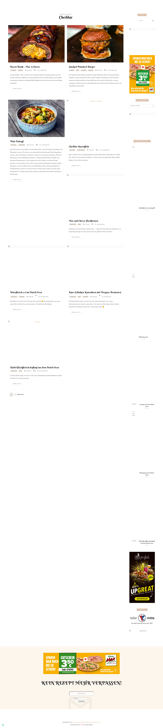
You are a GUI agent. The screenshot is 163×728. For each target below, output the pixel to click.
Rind (77, 70)
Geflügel (13, 145)
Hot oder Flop (85, 3)
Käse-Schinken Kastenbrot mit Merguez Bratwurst (95, 292)
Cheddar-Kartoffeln (79, 146)
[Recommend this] (36, 295)
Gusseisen (22, 145)
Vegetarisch (81, 150)
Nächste (20, 394)
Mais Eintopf (17, 141)
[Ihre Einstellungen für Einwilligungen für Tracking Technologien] (3, 725)
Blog (62, 3)
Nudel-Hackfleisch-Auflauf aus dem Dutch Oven (34, 367)
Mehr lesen (17, 88)
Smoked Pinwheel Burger (82, 66)
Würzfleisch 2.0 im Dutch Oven (26, 292)
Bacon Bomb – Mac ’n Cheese (25, 66)
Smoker (20, 70)
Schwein (13, 70)
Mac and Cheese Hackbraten (83, 220)
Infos (100, 3)
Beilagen (72, 150)
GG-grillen (77, 722)
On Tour (94, 3)
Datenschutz (96, 722)
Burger (72, 70)
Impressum (86, 722)
